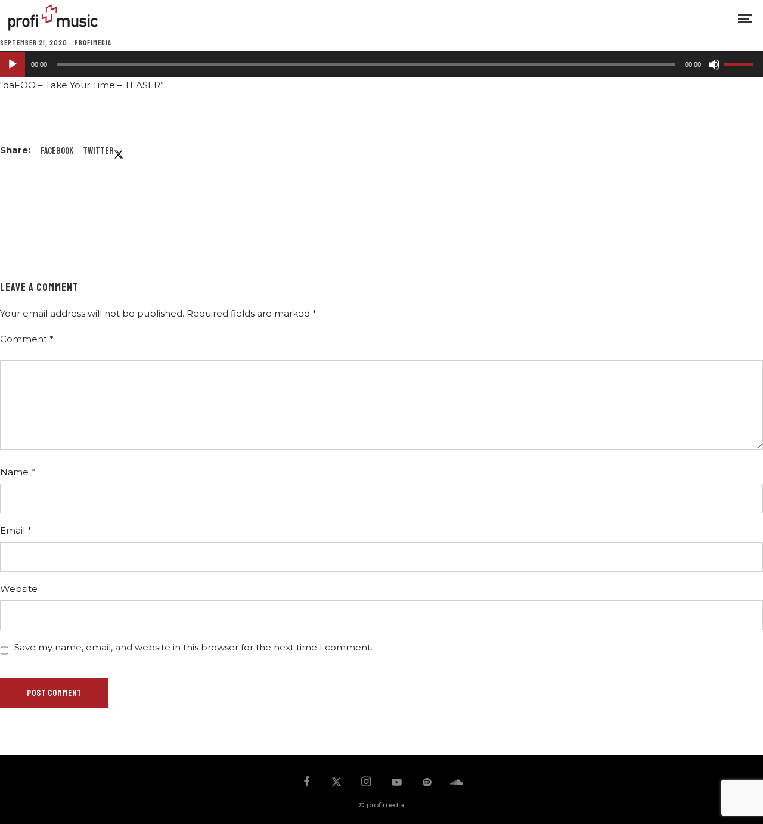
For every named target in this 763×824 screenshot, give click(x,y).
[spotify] (427, 783)
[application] (381, 64)
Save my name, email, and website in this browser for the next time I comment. (193, 647)
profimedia (93, 43)
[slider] (740, 62)
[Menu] (745, 18)
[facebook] (306, 783)
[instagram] (366, 783)
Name (17, 472)
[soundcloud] (456, 783)
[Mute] (714, 64)
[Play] (12, 64)
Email (16, 530)
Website (19, 588)
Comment (27, 339)
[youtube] (397, 787)
